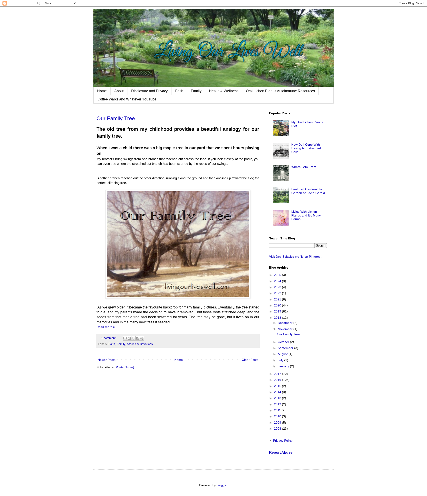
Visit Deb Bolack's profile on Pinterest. (295, 256)
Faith (179, 91)
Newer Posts (106, 359)
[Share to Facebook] (137, 338)
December (285, 323)
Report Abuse (280, 452)
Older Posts (250, 359)
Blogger (222, 485)
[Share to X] (133, 338)
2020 (278, 305)
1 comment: (109, 338)
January (284, 366)
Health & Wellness (223, 91)
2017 (278, 374)
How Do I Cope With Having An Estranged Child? (306, 148)
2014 (278, 392)
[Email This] (125, 338)
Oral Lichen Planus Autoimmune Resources (280, 91)
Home (102, 91)
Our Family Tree (116, 118)
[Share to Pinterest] (142, 338)
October (284, 342)
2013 (278, 398)
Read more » (106, 327)
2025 (278, 275)
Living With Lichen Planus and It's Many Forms (306, 215)
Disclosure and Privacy (149, 91)
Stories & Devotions (140, 344)
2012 (278, 404)
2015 (278, 386)
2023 (278, 287)
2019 (278, 311)
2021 (278, 299)
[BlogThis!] (129, 338)
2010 (278, 416)
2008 (278, 428)
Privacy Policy (282, 440)
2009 (278, 422)
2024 (278, 281)
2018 (278, 317)
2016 (278, 380)
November (285, 329)
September (286, 348)
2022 (278, 293)
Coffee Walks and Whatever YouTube (126, 99)
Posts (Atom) (125, 367)
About (119, 91)
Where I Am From (303, 167)
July (281, 360)
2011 (278, 410)
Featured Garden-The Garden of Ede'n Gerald (308, 191)
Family (196, 91)
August (283, 354)
